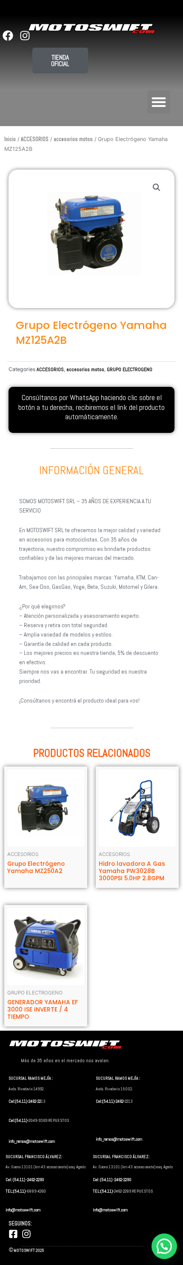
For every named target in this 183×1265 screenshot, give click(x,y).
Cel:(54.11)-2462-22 (25, 1101)
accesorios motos (73, 139)
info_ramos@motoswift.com (32, 1141)
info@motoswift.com (23, 1210)
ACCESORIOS (35, 139)
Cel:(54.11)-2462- (110, 1101)
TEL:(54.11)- (16, 1191)
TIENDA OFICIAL (60, 60)
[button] (158, 101)
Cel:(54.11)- (19, 1120)
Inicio (10, 139)
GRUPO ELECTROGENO (129, 369)
